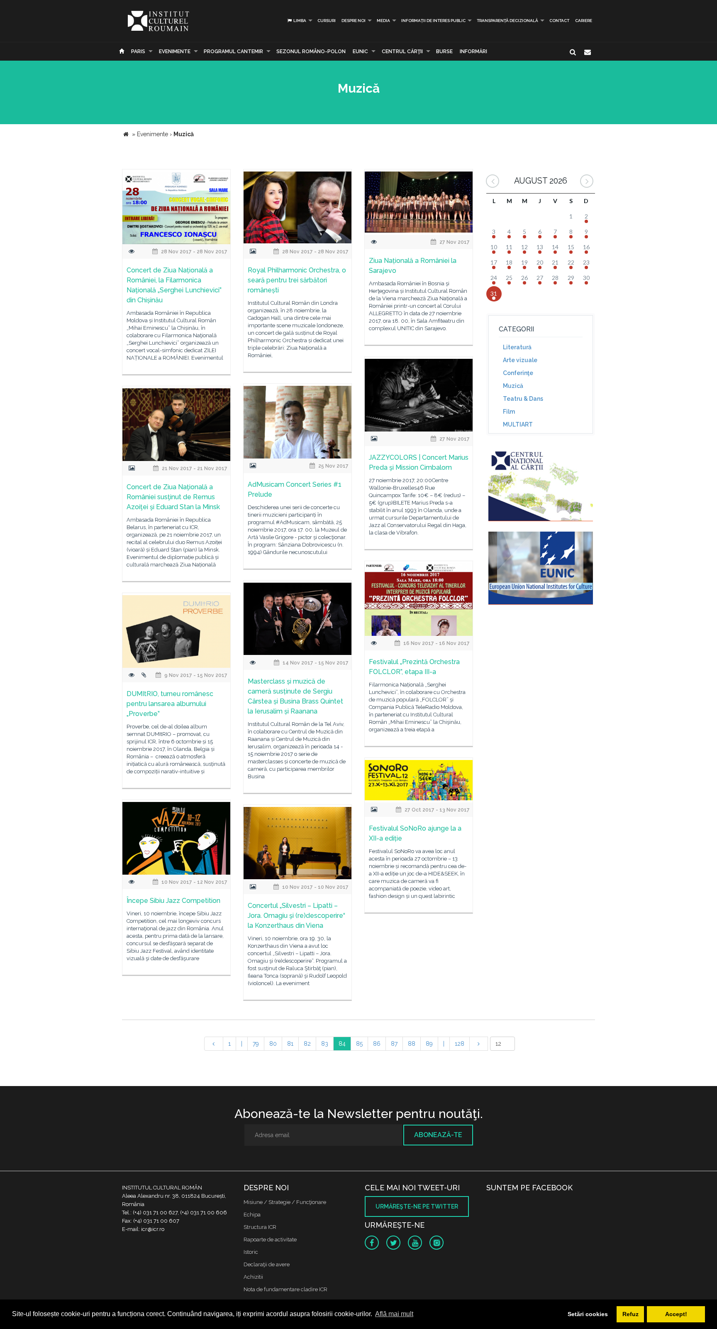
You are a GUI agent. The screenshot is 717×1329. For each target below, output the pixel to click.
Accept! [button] (676, 1314)
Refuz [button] (630, 1314)
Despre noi (353, 20)
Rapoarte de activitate (270, 1239)
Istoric (251, 1252)
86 (376, 1043)
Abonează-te (438, 1135)
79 (256, 1043)
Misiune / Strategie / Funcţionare (285, 1202)
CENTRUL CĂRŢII (402, 51)
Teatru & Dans (523, 398)
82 (307, 1043)
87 (394, 1043)
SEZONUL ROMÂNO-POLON (311, 51)
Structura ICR (260, 1227)
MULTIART (518, 424)
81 (290, 1043)
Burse (444, 51)
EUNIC (360, 51)
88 (411, 1043)
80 (273, 1043)
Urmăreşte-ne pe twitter (417, 1206)
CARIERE (583, 20)
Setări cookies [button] (588, 1314)
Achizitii (253, 1277)
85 (359, 1043)
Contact (559, 20)
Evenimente (174, 51)
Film (509, 411)
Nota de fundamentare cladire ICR (285, 1289)
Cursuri (326, 20)
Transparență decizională (507, 20)
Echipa (252, 1214)
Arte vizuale (520, 360)
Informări (473, 51)
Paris (138, 51)
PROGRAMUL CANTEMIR (233, 51)
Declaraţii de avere (267, 1264)
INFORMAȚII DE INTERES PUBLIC (433, 20)
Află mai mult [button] (394, 1313)
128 (459, 1043)
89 (429, 1043)
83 (324, 1043)
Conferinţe (518, 373)
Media (383, 20)
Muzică (513, 386)
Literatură (517, 347)
